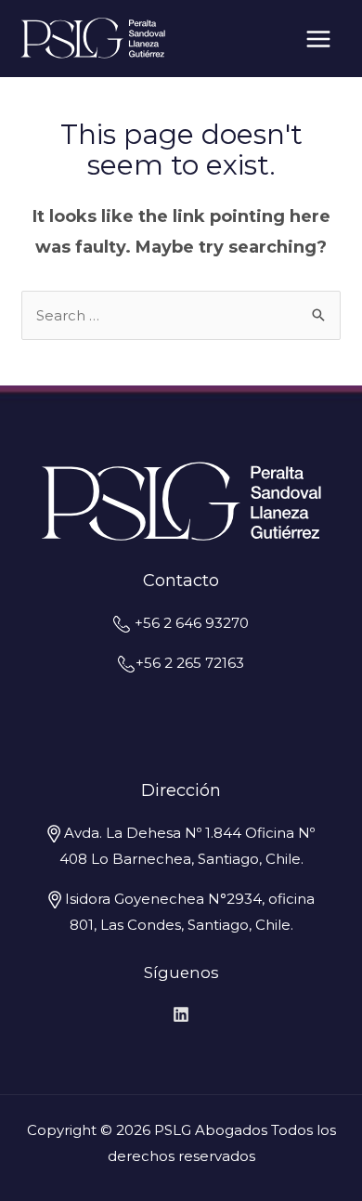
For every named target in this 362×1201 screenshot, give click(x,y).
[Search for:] (181, 315)
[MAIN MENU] (318, 38)
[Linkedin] (181, 1014)
